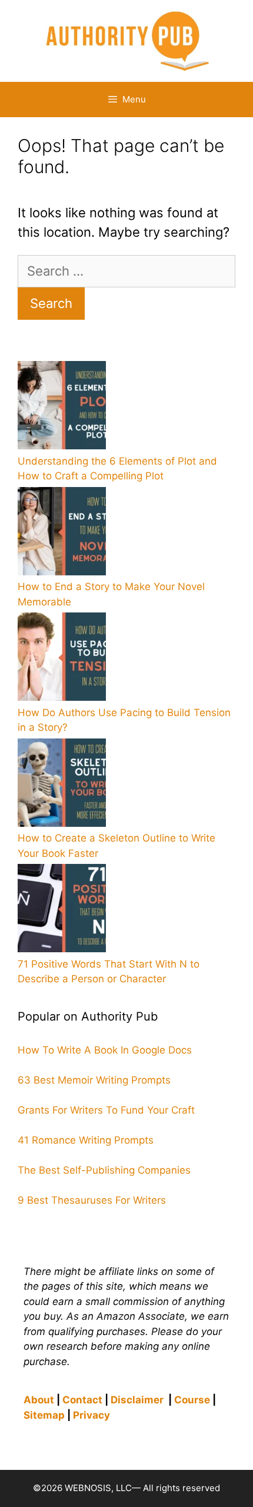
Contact (82, 1400)
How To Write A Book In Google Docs (105, 1050)
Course (192, 1400)
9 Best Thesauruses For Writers (92, 1200)
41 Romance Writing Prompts (86, 1140)
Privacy (91, 1415)
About (39, 1400)
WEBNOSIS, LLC (98, 1487)
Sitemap (44, 1415)
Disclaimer (137, 1400)
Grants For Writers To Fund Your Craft (106, 1110)
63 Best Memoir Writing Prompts (94, 1080)
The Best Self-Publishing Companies (104, 1170)
